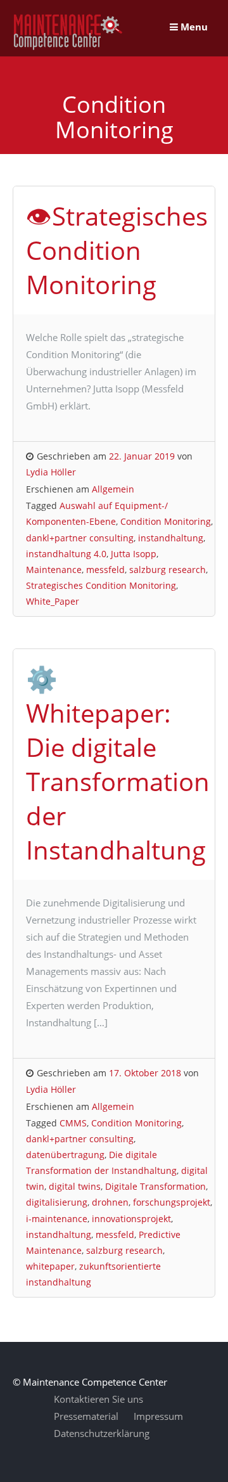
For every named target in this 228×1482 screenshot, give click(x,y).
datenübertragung (65, 1155)
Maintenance (54, 570)
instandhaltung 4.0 (66, 554)
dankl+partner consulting (80, 538)
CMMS (73, 1123)
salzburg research (167, 570)
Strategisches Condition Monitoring (101, 585)
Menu (193, 26)
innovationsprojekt (131, 1219)
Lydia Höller (51, 472)
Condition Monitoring (165, 521)
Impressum (158, 1416)
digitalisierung (56, 1202)
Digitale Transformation (155, 1186)
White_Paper (52, 601)
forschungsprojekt (171, 1202)
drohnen (110, 1202)
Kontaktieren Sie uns (98, 1399)
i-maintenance (56, 1219)
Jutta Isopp (133, 554)
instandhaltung (170, 538)
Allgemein (113, 489)
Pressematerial (86, 1416)
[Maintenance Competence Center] (68, 47)
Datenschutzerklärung (101, 1433)
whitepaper (50, 1266)
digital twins (75, 1186)
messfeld (105, 570)
